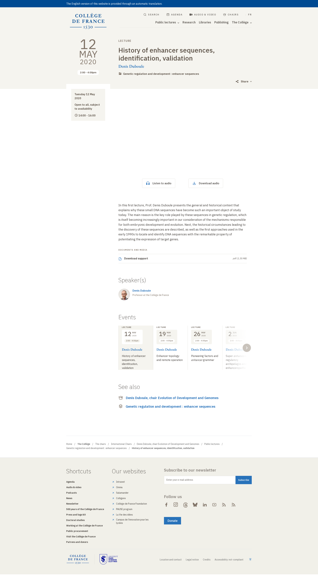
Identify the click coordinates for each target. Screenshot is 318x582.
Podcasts (71, 492)
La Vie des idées (124, 514)
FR (250, 14)
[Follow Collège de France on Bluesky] (195, 504)
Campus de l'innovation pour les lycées (132, 521)
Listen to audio (162, 183)
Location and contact (171, 559)
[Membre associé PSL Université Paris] (109, 559)
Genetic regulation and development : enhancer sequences (161, 73)
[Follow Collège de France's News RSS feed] (224, 504)
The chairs (100, 444)
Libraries (205, 22)
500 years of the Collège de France (85, 509)
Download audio (209, 183)
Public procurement (77, 531)
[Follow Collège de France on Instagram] (176, 504)
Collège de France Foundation (131, 503)
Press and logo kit (76, 514)
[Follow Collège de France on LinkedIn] (204, 504)
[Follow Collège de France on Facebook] (166, 504)
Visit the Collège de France (81, 536)
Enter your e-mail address (179, 479)
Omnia (119, 487)
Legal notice (192, 559)
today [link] (122, 215)
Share (244, 81)
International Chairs (121, 444)
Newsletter (72, 503)
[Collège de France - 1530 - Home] (88, 21)
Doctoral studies (75, 520)
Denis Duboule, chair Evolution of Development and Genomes (172, 398)
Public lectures (212, 444)
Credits (207, 559)
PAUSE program (124, 509)
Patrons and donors (77, 542)
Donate (172, 521)
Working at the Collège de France (84, 525)
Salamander (122, 492)
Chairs (233, 14)
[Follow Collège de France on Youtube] (214, 504)
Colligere (121, 498)
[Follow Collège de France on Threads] (185, 504)
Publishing (221, 22)
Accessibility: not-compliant (229, 559)
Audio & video (205, 14)
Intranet (120, 481)
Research (189, 22)
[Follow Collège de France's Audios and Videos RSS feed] (233, 504)
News (69, 498)
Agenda (177, 14)
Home (69, 444)
